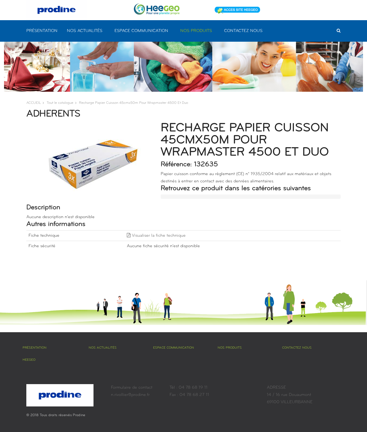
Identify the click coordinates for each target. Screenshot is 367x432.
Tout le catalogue (60, 103)
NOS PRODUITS (196, 31)
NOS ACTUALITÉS (84, 31)
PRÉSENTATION (41, 31)
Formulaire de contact (131, 387)
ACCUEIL (33, 103)
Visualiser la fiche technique (158, 235)
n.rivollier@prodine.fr (130, 395)
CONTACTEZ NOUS (243, 31)
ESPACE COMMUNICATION (141, 31)
